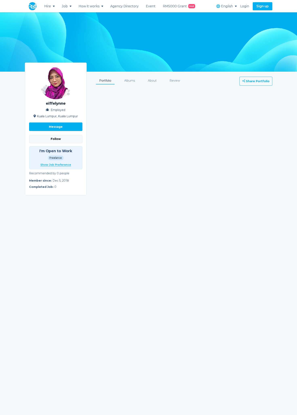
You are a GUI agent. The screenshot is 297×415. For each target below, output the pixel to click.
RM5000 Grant (178, 6)
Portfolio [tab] (105, 80)
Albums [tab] (129, 80)
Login (244, 6)
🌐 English (224, 6)
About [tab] (152, 80)
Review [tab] (175, 80)
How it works (89, 6)
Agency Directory (124, 6)
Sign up (262, 6)
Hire (47, 6)
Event (151, 6)
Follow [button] (56, 139)
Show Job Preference (55, 164)
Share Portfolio (257, 81)
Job (65, 6)
